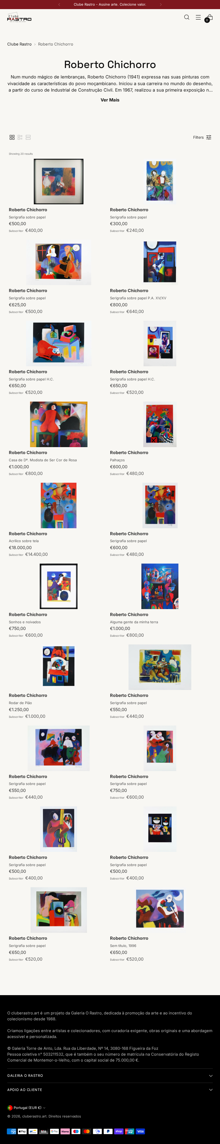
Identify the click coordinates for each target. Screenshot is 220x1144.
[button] (12, 137)
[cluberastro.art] (19, 17)
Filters (198, 137)
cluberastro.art (34, 1116)
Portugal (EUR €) (28, 1108)
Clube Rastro (19, 44)
